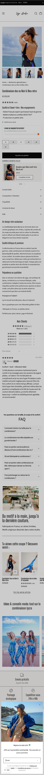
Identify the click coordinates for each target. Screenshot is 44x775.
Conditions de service (24, 768)
